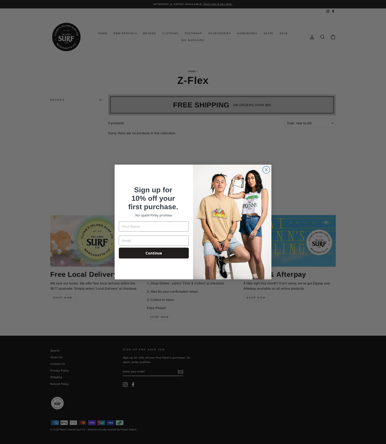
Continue (154, 253)
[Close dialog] (266, 169)
